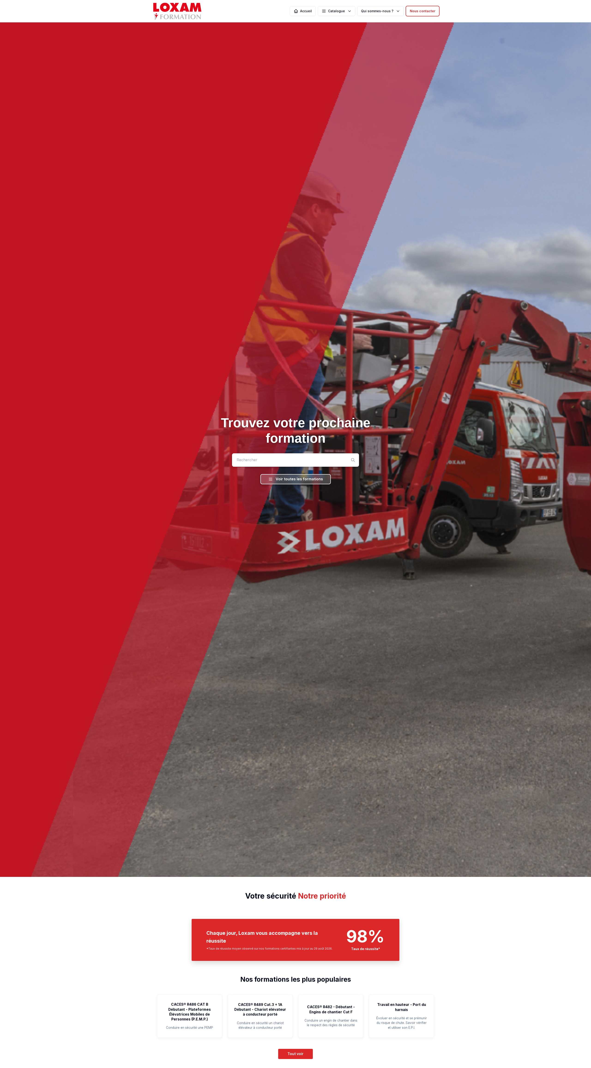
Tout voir (295, 1053)
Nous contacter (422, 11)
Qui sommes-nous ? (377, 11)
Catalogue (336, 11)
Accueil (306, 11)
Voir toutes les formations (299, 479)
